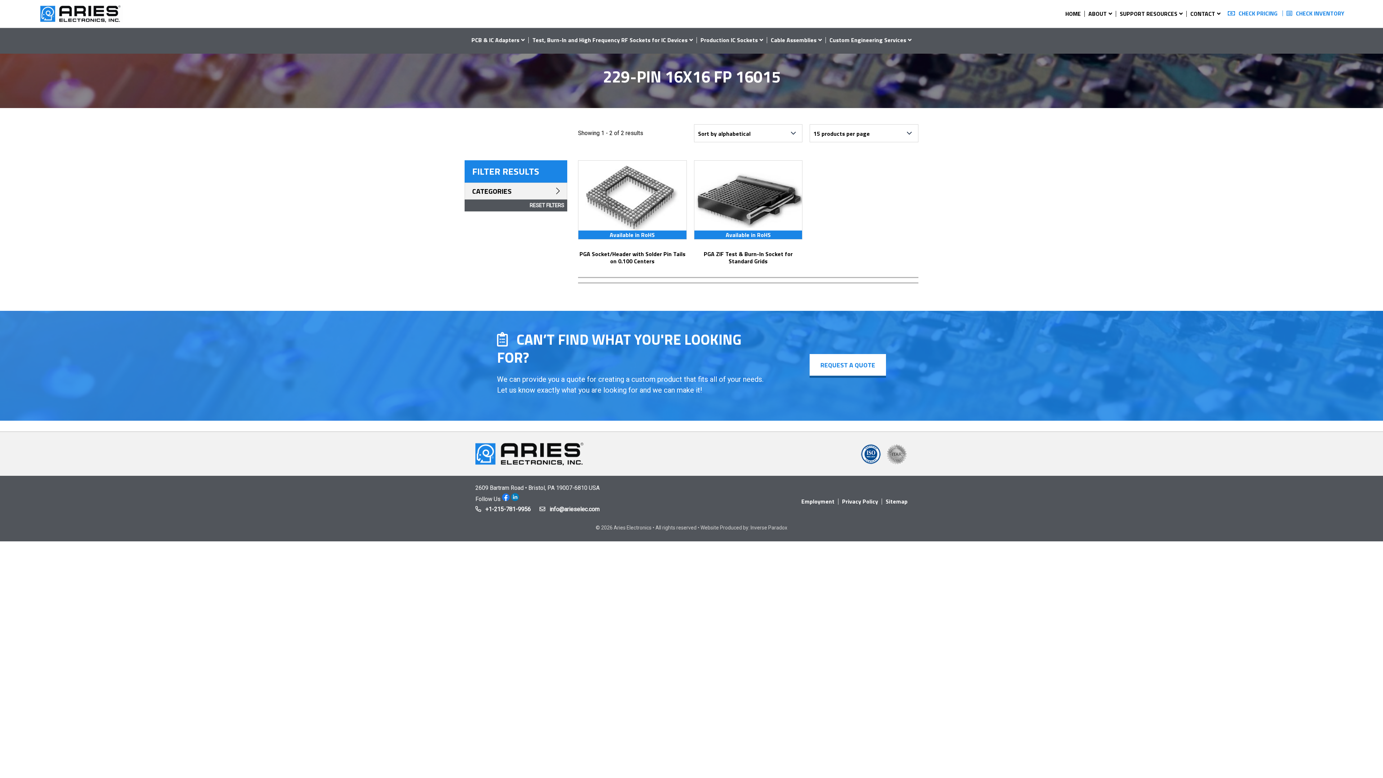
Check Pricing (1258, 13)
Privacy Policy (860, 501)
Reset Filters (547, 205)
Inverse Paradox (769, 528)
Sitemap (897, 501)
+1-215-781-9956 (508, 509)
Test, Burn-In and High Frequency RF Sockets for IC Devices (610, 40)
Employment (817, 501)
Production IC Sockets (729, 40)
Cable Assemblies (793, 40)
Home (1073, 13)
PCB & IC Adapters (495, 40)
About (1097, 13)
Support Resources (1148, 13)
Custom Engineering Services (867, 40)
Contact (1202, 13)
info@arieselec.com (575, 509)
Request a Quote (847, 365)
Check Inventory (1320, 13)
